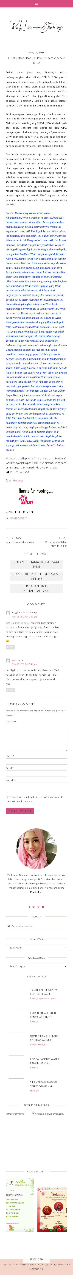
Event (33, 1044)
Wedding (18, 480)
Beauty (34, 998)
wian (14, 659)
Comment (11, 721)
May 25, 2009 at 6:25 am (24, 616)
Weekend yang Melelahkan (20, 542)
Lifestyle (41, 1044)
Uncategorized (18, 518)
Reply (10, 647)
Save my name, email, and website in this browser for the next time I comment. (35, 799)
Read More (36, 891)
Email (10, 768)
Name (10, 756)
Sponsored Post (47, 998)
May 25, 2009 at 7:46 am (24, 664)
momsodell (36, 1269)
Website (10, 780)
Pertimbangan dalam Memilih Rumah (56, 544)
